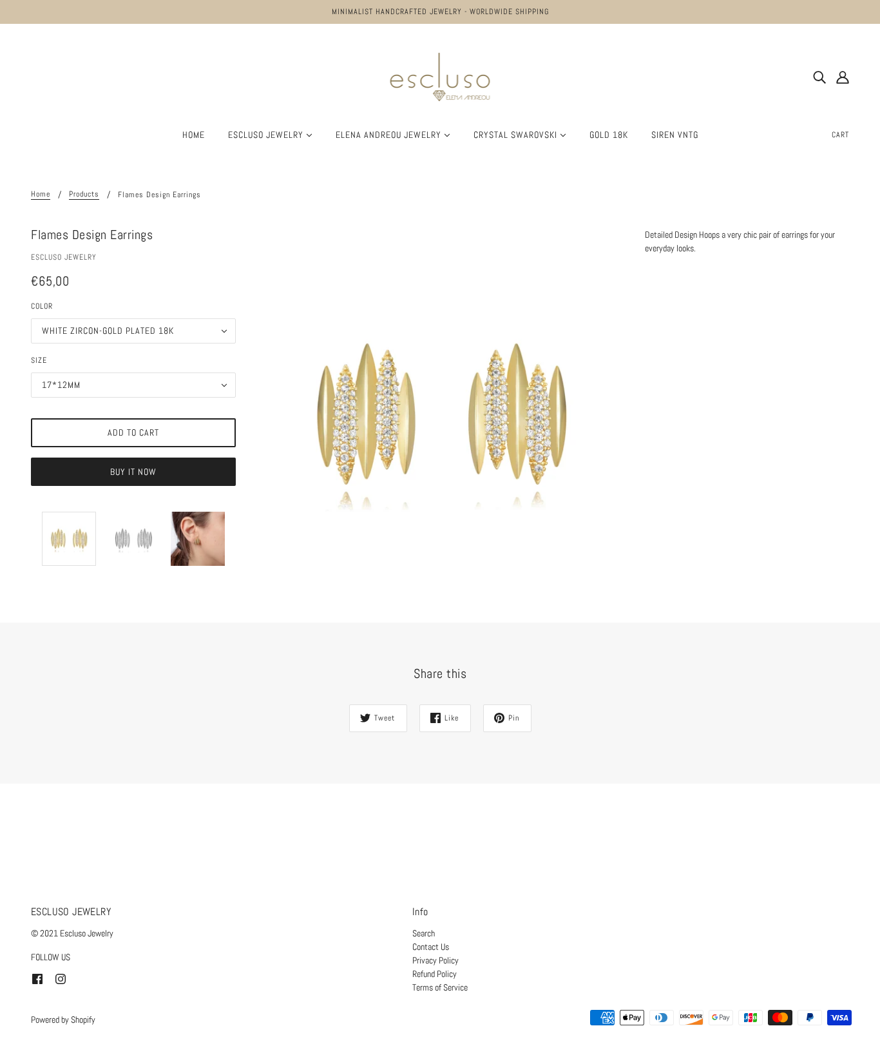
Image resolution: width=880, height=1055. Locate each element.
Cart (840, 135)
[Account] (842, 77)
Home (40, 194)
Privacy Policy (435, 960)
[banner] (440, 76)
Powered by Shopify (63, 1019)
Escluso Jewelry (64, 257)
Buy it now (133, 472)
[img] (819, 77)
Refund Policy (434, 974)
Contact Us (430, 947)
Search (423, 933)
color (42, 306)
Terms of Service (440, 987)
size (39, 360)
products (84, 194)
